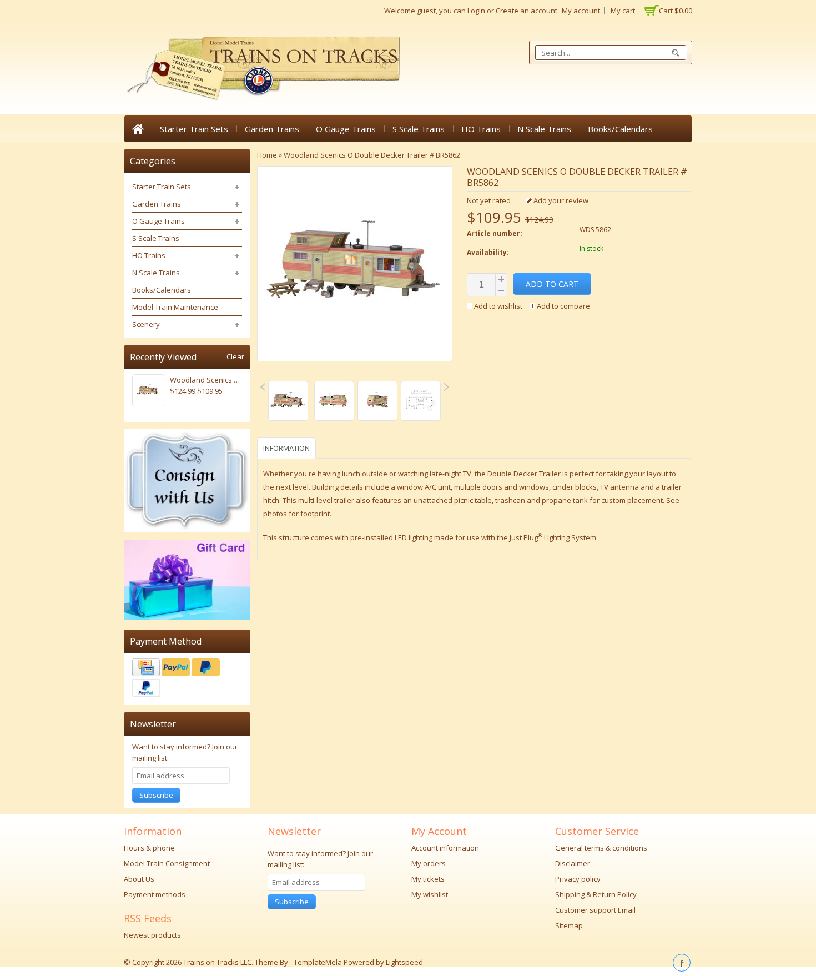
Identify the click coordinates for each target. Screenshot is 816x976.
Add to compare (562, 306)
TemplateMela (319, 962)
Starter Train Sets (194, 128)
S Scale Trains (418, 128)
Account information (445, 848)
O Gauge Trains (346, 128)
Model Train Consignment (167, 863)
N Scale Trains (544, 128)
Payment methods (154, 894)
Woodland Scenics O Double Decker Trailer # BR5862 (372, 155)
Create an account (526, 11)
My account (581, 11)
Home (138, 128)
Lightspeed (404, 962)
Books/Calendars (620, 128)
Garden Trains (272, 128)
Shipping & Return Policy (596, 894)
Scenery (146, 324)
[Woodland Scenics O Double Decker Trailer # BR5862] (288, 402)
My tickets (428, 879)
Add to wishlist (498, 306)
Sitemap (569, 925)
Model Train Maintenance (175, 307)
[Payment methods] (187, 679)
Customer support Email (595, 910)
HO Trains (481, 128)
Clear (235, 356)
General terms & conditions (601, 848)
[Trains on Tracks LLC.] (262, 68)
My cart (623, 11)
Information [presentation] (286, 448)
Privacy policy (578, 879)
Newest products (152, 935)
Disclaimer (572, 863)
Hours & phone (149, 848)
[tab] (288, 447)
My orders (428, 863)
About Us (139, 879)
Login (476, 11)
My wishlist (429, 894)
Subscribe (156, 795)
